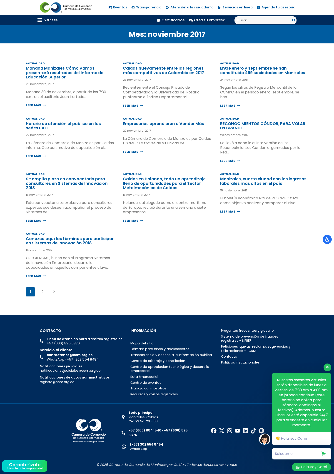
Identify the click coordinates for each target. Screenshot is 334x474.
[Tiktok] (253, 431)
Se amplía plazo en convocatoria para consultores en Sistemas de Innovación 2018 (67, 183)
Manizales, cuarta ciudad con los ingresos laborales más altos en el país (263, 181)
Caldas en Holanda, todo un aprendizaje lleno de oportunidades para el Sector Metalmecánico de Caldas (164, 183)
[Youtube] (237, 431)
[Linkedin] (245, 431)
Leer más (36, 105)
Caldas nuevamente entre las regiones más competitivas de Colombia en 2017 (163, 70)
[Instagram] (229, 431)
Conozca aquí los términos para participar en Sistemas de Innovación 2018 (70, 241)
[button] (47, 20)
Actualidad (35, 63)
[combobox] (263, 20)
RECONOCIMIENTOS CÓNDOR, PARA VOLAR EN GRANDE (262, 126)
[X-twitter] (221, 431)
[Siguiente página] (54, 291)
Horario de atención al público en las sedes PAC (63, 126)
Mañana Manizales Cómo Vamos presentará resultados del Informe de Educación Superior (64, 72)
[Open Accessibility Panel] (327, 239)
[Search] (294, 20)
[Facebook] (214, 431)
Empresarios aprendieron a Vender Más (163, 123)
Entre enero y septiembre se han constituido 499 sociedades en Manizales (262, 70)
